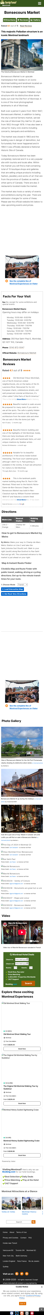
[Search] (33, 1222)
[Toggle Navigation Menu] (39, 3)
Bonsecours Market (27, 353)
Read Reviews (26, 26)
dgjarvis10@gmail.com (16, 883)
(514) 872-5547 (16, 347)
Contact (23, 1238)
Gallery (36, 20)
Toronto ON (20, 1250)
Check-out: (10, 964)
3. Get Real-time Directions (14, 594)
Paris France (22, 1261)
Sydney (5, 1266)
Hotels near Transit (10, 1243)
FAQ (30, 1238)
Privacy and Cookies (10, 1238)
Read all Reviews (7, 504)
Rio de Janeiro (34, 1261)
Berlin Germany (21, 1256)
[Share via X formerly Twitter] (22, 1274)
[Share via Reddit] (22, 1313)
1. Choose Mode (8, 584)
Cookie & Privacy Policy (30, 1296)
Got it (22, 1303)
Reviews (23, 20)
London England (9, 1261)
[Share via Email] (27, 1313)
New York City (8, 1256)
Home (5, 1232)
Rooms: (9, 968)
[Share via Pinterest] (27, 1274)
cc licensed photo (37, 763)
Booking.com (8, 1172)
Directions (10, 20)
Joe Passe (12, 862)
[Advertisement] (22, 231)
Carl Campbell (13, 847)
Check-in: (9, 959)
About (12, 1232)
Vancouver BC (8, 1250)
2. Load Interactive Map (12, 589)
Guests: (24, 968)
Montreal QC (31, 1250)
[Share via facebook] (17, 1274)
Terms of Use (21, 1232)
